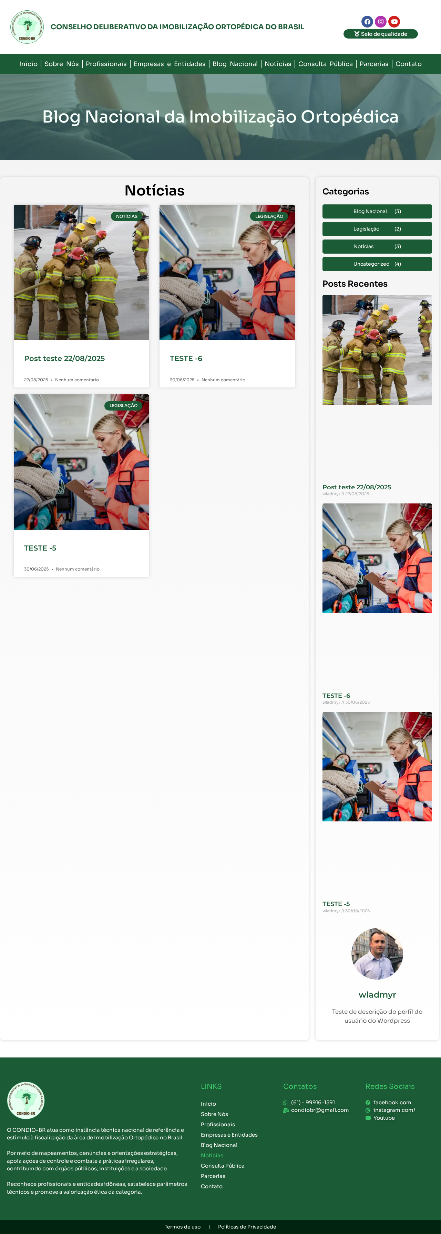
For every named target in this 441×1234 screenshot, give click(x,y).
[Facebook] (367, 22)
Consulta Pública (325, 64)
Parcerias (374, 64)
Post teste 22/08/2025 (64, 358)
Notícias (278, 64)
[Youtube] (394, 22)
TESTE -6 (186, 358)
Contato (409, 64)
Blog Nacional (235, 64)
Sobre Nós (61, 64)
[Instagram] (381, 22)
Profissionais (106, 64)
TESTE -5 (40, 548)
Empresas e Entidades (170, 64)
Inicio (28, 64)
